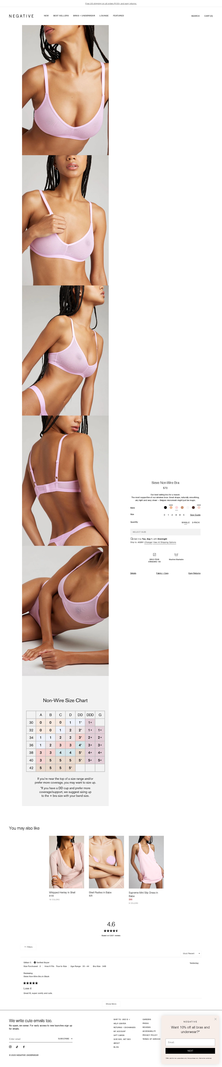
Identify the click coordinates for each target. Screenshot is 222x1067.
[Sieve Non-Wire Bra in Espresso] (193, 508)
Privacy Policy (150, 1035)
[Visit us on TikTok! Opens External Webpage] (17, 1046)
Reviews (147, 1027)
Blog (116, 1047)
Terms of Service (152, 1039)
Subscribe (63, 1039)
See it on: (99, 32)
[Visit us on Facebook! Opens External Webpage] (24, 1046)
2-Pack (196, 522)
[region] (111, 3)
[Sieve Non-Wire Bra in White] (187, 508)
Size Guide (195, 515)
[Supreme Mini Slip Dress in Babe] (146, 862)
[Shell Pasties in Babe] (106, 862)
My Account (120, 1031)
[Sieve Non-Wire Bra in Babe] (176, 508)
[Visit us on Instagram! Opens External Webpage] (10, 1046)
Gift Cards (119, 1035)
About (117, 1043)
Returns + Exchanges (124, 1027)
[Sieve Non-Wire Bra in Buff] (182, 508)
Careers (147, 1019)
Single (186, 522)
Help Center (120, 1023)
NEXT (190, 1050)
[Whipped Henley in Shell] (66, 862)
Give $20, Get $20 (122, 1039)
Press (146, 1023)
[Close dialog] (215, 1019)
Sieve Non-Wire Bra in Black (36, 976)
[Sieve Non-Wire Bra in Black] (165, 508)
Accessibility (149, 1031)
